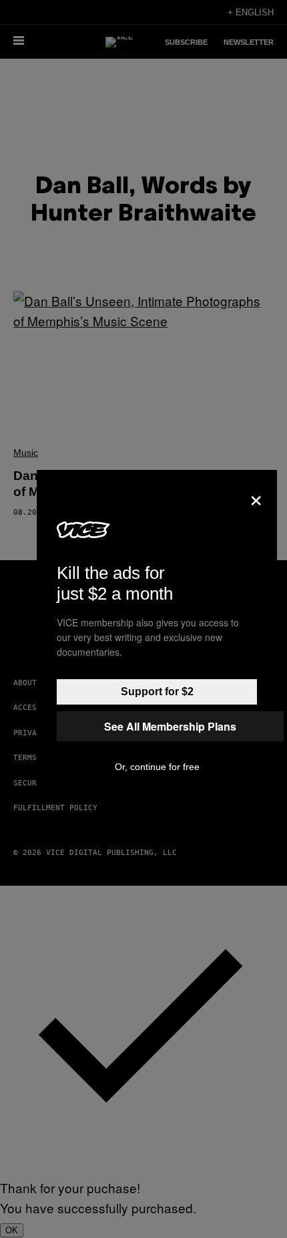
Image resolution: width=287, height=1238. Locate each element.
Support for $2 (157, 691)
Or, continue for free (157, 766)
